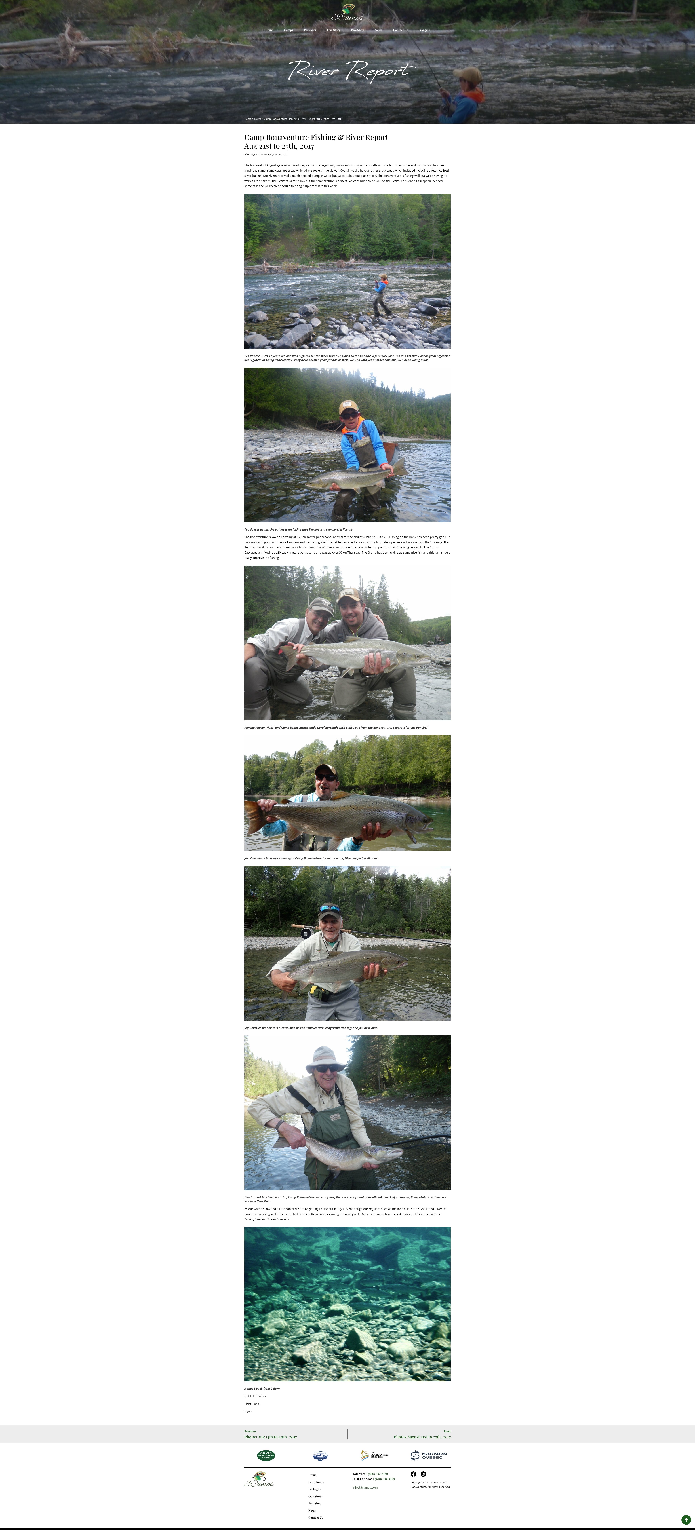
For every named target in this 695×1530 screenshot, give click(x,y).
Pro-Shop (357, 30)
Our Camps (316, 1482)
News (378, 30)
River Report (347, 73)
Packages (310, 30)
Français (424, 30)
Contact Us (400, 30)
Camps (288, 30)
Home (269, 30)
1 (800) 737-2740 (377, 1474)
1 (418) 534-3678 (384, 1479)
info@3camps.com (365, 1487)
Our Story (333, 30)
